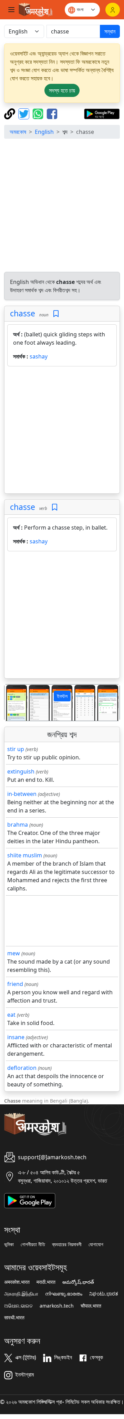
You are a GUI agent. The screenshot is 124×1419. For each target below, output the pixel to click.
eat (11, 1014)
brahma (17, 824)
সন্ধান (109, 31)
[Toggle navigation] (11, 9)
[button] (13, 702)
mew (13, 953)
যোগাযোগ (96, 1244)
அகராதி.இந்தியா (21, 1293)
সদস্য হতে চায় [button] (62, 90)
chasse (22, 313)
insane (15, 1037)
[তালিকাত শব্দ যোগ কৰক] (56, 313)
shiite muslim (24, 855)
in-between (22, 794)
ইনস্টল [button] (62, 696)
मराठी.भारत (46, 1282)
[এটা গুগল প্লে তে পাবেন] (102, 113)
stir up (15, 749)
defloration (22, 1068)
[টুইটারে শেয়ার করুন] (24, 113)
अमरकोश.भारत (17, 1282)
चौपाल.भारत (91, 1305)
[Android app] (29, 1200)
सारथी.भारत (14, 1317)
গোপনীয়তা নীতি (33, 1244)
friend (15, 984)
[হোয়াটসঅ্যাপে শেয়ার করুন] (38, 113)
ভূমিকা (9, 1244)
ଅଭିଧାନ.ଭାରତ (18, 1305)
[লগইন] (112, 10)
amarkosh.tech (57, 1305)
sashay (39, 356)
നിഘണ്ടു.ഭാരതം (63, 1293)
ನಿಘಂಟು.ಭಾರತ (103, 1293)
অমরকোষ (18, 132)
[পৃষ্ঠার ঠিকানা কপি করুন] (10, 113)
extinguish (20, 771)
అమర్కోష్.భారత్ (78, 1282)
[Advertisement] (62, 206)
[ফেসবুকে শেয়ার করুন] (52, 113)
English (44, 132)
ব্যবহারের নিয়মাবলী (67, 1244)
